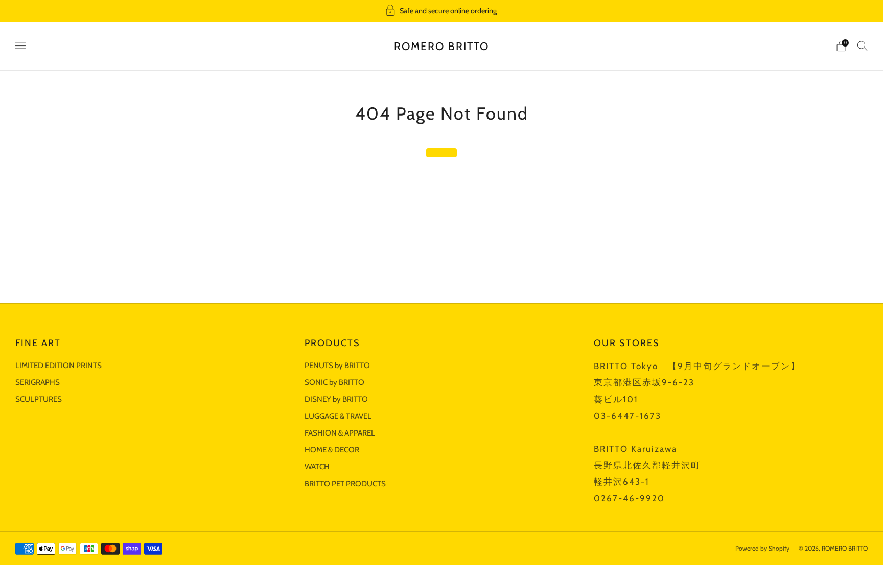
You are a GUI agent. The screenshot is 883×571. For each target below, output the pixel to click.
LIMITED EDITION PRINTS (58, 365)
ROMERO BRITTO (441, 46)
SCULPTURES (38, 399)
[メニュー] (20, 46)
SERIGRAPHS (37, 382)
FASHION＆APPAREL (340, 433)
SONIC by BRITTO (334, 382)
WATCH (317, 466)
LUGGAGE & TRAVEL (338, 416)
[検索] (862, 45)
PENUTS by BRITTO (337, 365)
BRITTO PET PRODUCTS (345, 483)
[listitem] (441, 11)
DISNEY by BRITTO (336, 399)
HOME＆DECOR (332, 449)
